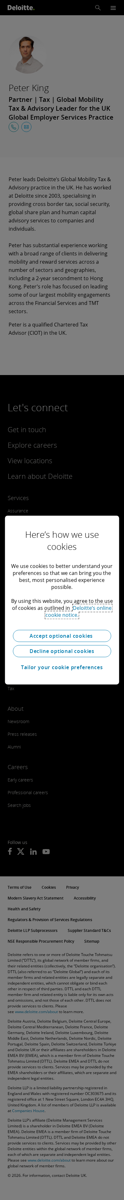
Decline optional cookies (62, 651)
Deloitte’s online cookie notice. (78, 611)
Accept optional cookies (62, 635)
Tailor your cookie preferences (62, 667)
